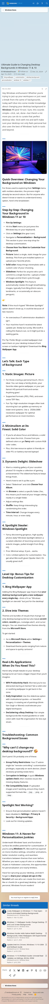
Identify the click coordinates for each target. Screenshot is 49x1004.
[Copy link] (46, 89)
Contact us (27, 992)
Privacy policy (16, 994)
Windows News (24, 915)
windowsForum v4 (12, 992)
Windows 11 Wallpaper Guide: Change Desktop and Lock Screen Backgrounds (25, 923)
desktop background (32, 77)
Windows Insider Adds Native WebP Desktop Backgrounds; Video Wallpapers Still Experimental (26, 934)
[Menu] (3, 3)
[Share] (42, 89)
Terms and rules (38, 992)
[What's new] (42, 3)
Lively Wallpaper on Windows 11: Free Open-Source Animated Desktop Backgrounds (25, 912)
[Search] (47, 3)
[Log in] (33, 3)
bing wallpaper (8, 77)
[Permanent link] (37, 183)
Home (30, 994)
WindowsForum (9, 71)
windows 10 (17, 80)
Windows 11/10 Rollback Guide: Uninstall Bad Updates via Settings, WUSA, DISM (25, 957)
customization (19, 77)
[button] (21, 992)
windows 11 (27, 80)
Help (24, 994)
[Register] (38, 3)
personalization (7, 80)
